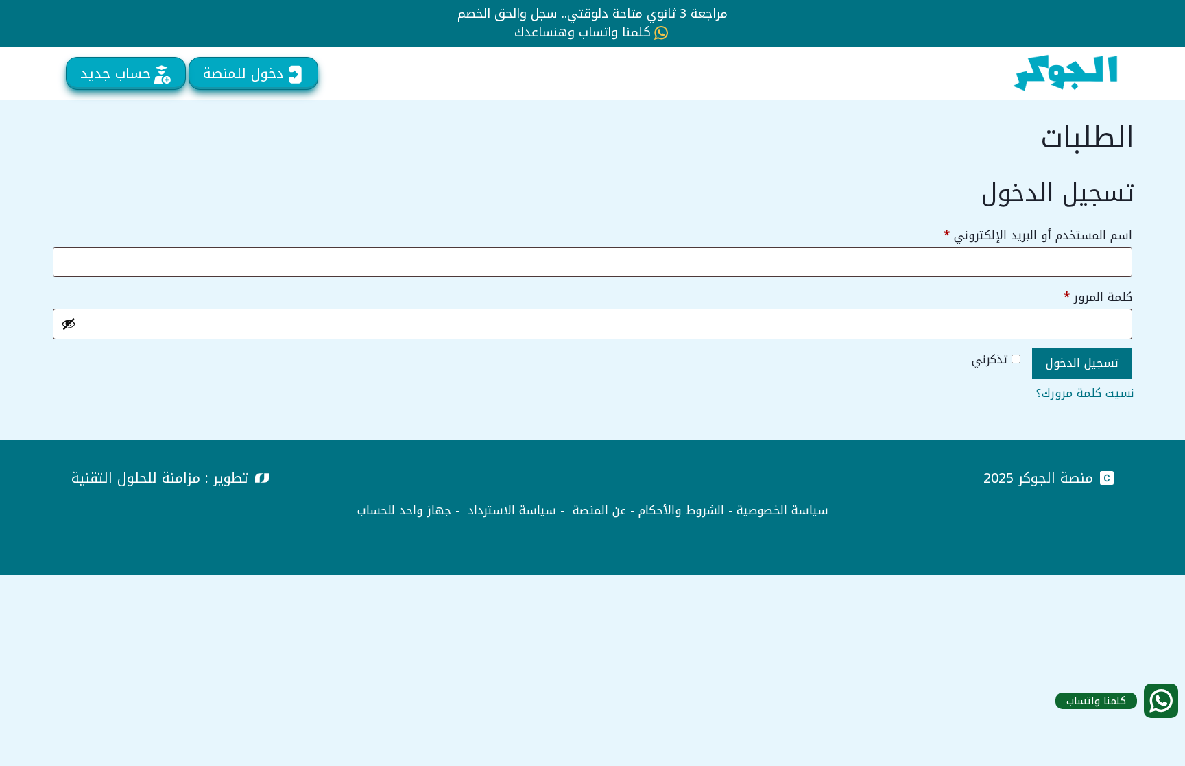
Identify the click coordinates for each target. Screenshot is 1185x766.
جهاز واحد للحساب (404, 510)
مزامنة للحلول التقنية (135, 478)
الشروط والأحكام (681, 510)
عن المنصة (599, 510)
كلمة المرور (1079, 296)
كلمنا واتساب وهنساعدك (582, 32)
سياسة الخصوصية (782, 510)
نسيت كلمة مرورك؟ (1085, 393)
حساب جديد (115, 73)
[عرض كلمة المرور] (68, 323)
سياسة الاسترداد (512, 510)
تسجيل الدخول (1082, 363)
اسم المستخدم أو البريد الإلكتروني (1019, 235)
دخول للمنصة (243, 73)
